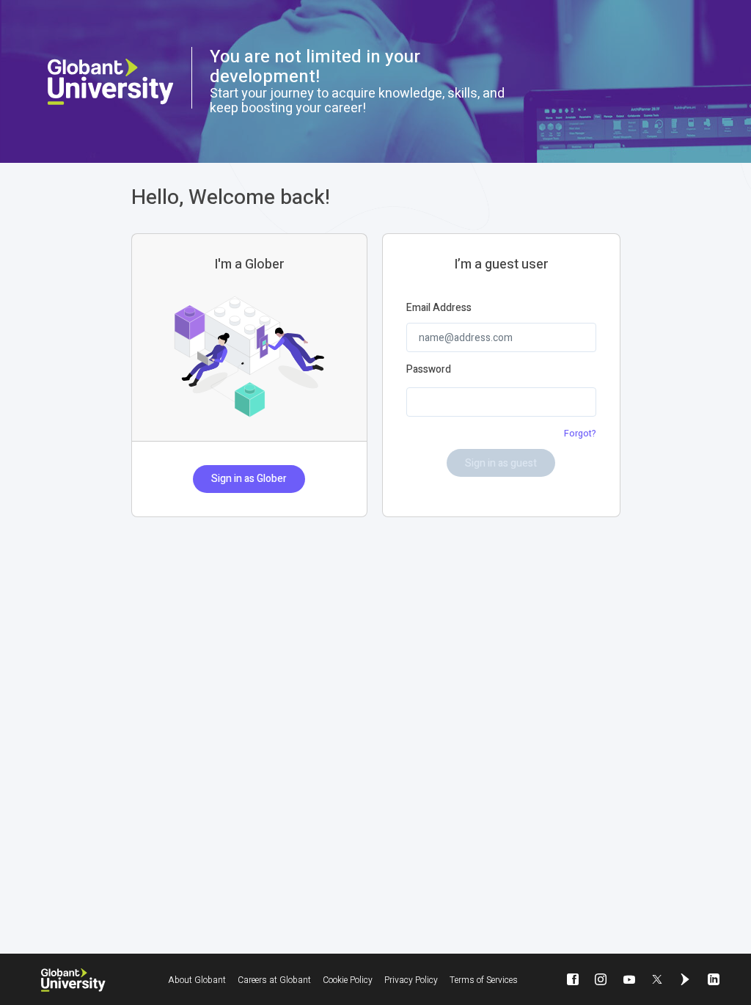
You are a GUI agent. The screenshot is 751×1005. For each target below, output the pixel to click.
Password (428, 369)
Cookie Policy (348, 980)
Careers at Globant (274, 980)
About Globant (197, 980)
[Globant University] (73, 980)
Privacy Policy (411, 980)
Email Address (439, 308)
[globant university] (111, 82)
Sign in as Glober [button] (249, 478)
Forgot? (580, 433)
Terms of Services (484, 980)
